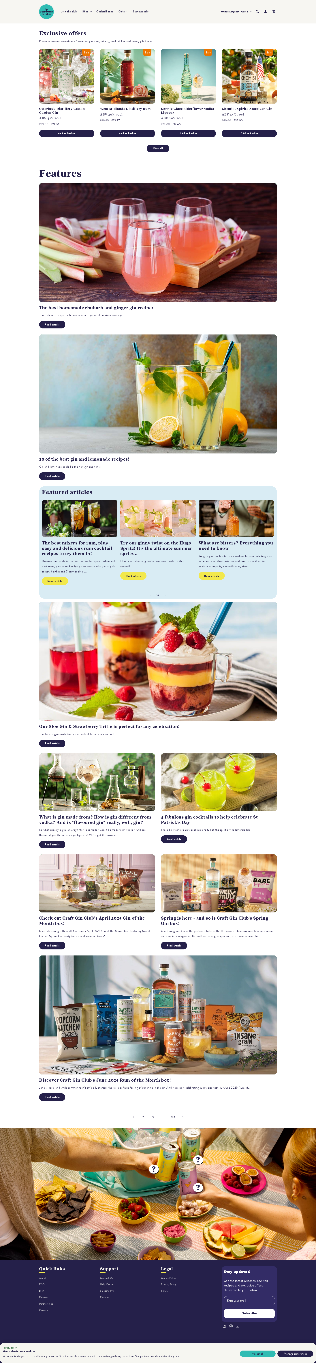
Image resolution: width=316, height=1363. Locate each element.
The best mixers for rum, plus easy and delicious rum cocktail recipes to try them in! (77, 548)
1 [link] (133, 1117)
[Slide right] (166, 595)
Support (109, 1268)
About (42, 1278)
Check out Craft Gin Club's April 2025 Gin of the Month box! (92, 921)
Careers (43, 1310)
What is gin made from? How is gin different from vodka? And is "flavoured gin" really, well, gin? (95, 820)
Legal (167, 1268)
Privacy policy (10, 1348)
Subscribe (249, 1313)
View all (158, 148)
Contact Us (106, 1278)
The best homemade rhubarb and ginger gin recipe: (96, 307)
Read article (52, 325)
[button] (86, 12)
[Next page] (183, 1117)
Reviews (43, 1297)
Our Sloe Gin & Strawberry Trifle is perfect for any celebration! (109, 726)
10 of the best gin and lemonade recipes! (84, 459)
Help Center (107, 1284)
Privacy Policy (168, 1284)
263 (173, 1117)
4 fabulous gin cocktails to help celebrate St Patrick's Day (209, 820)
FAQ (42, 1284)
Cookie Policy (168, 1278)
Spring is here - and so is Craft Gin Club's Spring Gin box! (214, 921)
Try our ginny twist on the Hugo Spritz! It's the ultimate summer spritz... (156, 548)
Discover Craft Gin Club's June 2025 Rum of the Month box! (105, 1080)
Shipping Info (107, 1291)
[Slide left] (150, 595)
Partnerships (46, 1304)
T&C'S (164, 1291)
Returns (104, 1297)
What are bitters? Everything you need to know (236, 545)
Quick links (52, 1268)
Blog (41, 1291)
